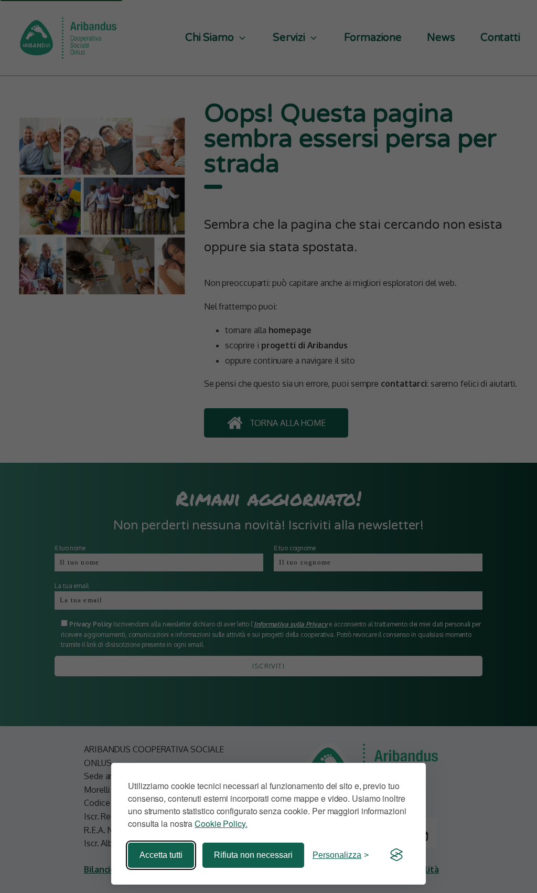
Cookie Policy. (221, 823)
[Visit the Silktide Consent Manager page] (396, 855)
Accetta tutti (160, 855)
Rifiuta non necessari (253, 855)
